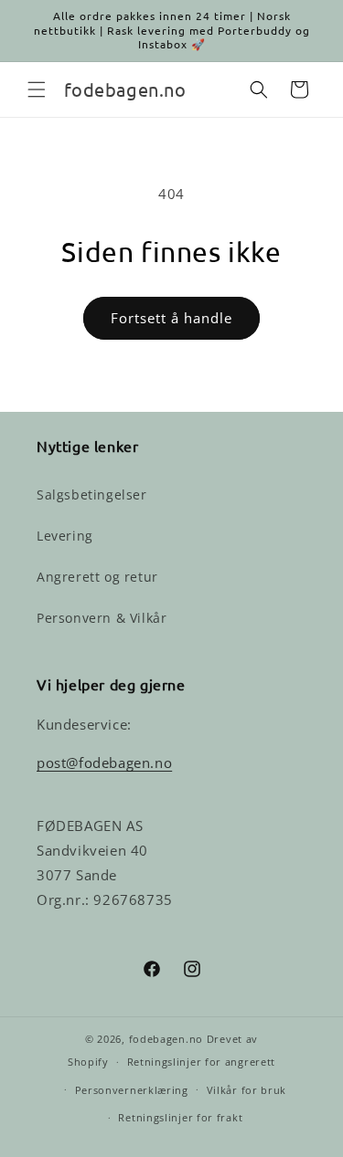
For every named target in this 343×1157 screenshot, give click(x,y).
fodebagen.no (166, 1039)
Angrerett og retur (97, 576)
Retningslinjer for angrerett (201, 1061)
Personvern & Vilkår (101, 617)
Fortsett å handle (171, 318)
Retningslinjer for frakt (180, 1117)
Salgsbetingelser (92, 494)
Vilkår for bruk (247, 1090)
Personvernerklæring (131, 1090)
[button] (36, 89)
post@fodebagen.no (104, 762)
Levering (65, 535)
